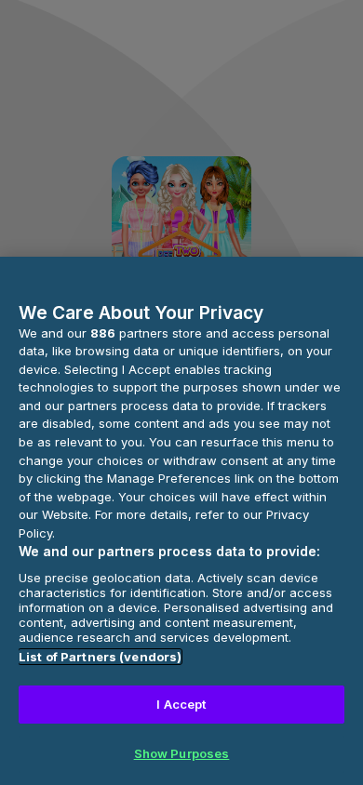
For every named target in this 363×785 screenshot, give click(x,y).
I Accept (181, 704)
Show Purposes (182, 753)
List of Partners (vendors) (100, 656)
